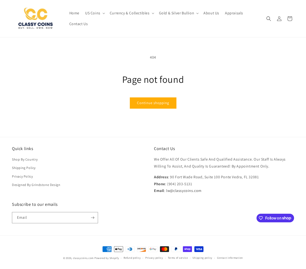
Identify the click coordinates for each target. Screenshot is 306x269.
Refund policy (132, 257)
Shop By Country (25, 159)
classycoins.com (83, 258)
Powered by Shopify (106, 258)
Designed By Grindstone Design (36, 185)
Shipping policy (202, 257)
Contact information (230, 257)
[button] (94, 13)
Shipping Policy (24, 168)
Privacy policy (154, 257)
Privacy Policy (22, 176)
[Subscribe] (92, 217)
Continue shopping (153, 103)
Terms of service (178, 257)
